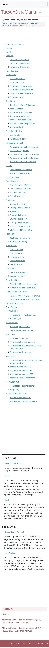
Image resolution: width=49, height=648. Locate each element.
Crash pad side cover (19, 219)
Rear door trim (16, 108)
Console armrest (17, 196)
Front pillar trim (17, 257)
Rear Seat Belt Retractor (16, 393)
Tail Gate (9, 55)
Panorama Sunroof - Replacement (25, 154)
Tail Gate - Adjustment (19, 59)
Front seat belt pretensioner (22, 386)
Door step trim (16, 253)
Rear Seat (10, 356)
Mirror (9, 165)
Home (4, 4)
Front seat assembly (19, 338)
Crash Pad (10, 200)
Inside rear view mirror (20, 173)
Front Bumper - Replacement (23, 315)
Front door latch (17, 97)
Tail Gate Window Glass (16, 291)
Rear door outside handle (21, 119)
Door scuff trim (16, 249)
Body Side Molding (14, 131)
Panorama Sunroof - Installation (24, 158)
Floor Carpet (11, 307)
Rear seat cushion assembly (22, 377)
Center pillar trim (17, 260)
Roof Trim (10, 234)
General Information (15, 44)
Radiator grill (15, 318)
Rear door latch (17, 127)
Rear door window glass (20, 116)
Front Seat (10, 334)
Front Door (11, 74)
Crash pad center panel (20, 222)
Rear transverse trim (19, 272)
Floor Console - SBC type (20, 188)
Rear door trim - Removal (21, 112)
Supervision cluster (18, 204)
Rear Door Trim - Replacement (23, 123)
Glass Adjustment (17, 78)
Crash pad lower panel (20, 207)
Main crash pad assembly (21, 226)
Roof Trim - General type (21, 238)
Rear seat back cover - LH (21, 366)
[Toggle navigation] (44, 4)
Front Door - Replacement (21, 93)
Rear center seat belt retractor (23, 401)
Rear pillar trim (16, 264)
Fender (9, 48)
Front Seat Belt (12, 382)
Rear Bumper (12, 322)
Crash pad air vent (18, 215)
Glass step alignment (19, 150)
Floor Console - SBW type (21, 185)
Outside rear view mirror (21, 169)
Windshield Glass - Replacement (24, 284)
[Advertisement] (23, 35)
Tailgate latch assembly (20, 67)
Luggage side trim (18, 276)
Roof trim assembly (18, 241)
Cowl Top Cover (13, 177)
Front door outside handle (21, 89)
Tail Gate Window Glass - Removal (25, 296)
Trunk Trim (10, 268)
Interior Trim (11, 245)
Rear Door (10, 101)
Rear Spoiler (15, 135)
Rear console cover (18, 192)
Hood (8, 52)
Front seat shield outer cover (23, 342)
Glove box (14, 211)
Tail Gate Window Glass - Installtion (25, 299)
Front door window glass (21, 86)
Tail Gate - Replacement (20, 63)
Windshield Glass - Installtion (23, 287)
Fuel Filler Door (12, 71)
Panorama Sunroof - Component (24, 147)
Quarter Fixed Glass (14, 303)
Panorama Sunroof (14, 143)
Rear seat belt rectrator (20, 397)
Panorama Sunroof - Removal (23, 161)
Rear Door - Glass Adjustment (23, 105)
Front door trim (17, 82)
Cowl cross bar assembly (21, 230)
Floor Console (12, 181)
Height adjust (16, 389)
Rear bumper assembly (20, 326)
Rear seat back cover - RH (21, 370)
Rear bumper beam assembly (23, 330)
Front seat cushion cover (21, 352)
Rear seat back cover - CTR (21, 374)
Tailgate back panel (18, 139)
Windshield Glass (13, 280)
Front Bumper (12, 311)
